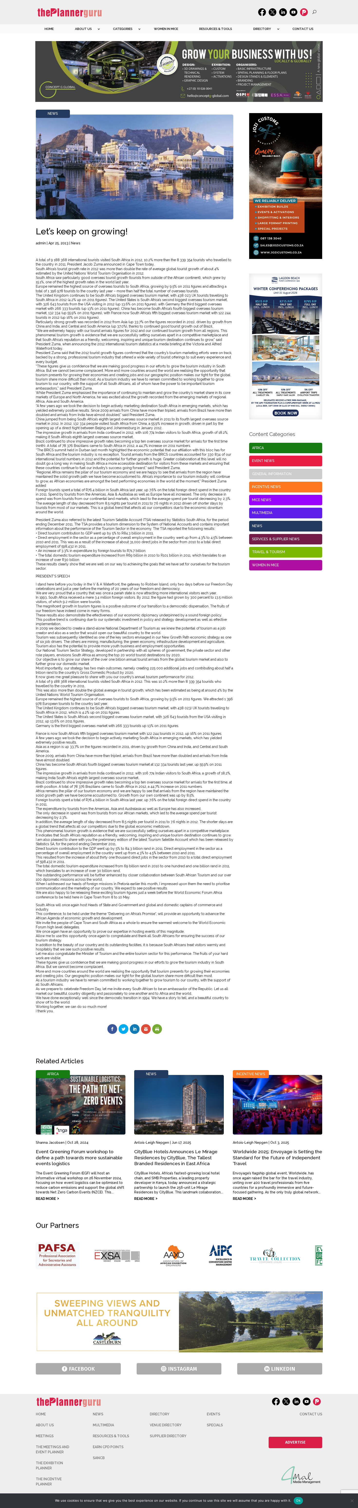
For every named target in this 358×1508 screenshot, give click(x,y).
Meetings (45, 1436)
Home (49, 29)
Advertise (295, 1442)
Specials (215, 1425)
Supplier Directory (168, 1436)
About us (83, 29)
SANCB (99, 1458)
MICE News (261, 500)
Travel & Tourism (268, 552)
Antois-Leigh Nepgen (151, 1142)
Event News (263, 461)
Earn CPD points (108, 1447)
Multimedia (262, 513)
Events (213, 1414)
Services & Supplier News (276, 539)
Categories (122, 29)
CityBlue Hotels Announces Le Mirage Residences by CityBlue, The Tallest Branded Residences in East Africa (175, 1157)
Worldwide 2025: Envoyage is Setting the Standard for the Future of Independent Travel (277, 1157)
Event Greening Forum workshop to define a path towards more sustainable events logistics (79, 1157)
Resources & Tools (215, 29)
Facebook (82, 1369)
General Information (272, 474)
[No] (351, 1500)
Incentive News (266, 487)
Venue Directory (165, 1425)
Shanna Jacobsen (50, 1142)
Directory (262, 29)
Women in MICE (166, 29)
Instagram (182, 1369)
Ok (298, 1500)
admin (41, 243)
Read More (46, 1199)
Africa (258, 448)
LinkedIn (283, 1369)
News (53, 113)
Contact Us (302, 29)
